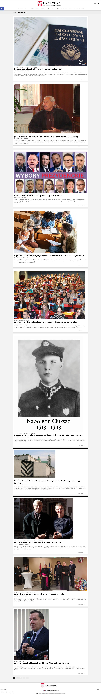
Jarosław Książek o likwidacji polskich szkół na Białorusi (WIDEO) (41, 663)
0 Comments (25, 138)
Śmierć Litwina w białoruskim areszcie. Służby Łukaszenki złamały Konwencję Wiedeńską (47, 482)
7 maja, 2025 (17, 197)
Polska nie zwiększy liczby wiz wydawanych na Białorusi (38, 69)
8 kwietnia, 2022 (18, 665)
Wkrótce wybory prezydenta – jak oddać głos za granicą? (38, 195)
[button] (2, 8)
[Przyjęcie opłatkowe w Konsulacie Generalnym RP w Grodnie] (50, 574)
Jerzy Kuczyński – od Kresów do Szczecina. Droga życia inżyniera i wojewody (46, 136)
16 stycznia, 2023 (18, 544)
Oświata (16, 254)
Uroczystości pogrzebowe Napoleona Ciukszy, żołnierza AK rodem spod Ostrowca (48, 435)
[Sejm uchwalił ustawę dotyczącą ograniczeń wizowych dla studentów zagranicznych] (50, 232)
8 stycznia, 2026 (18, 138)
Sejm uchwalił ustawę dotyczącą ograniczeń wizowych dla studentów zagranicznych (50, 255)
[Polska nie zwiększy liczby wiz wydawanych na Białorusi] (50, 41)
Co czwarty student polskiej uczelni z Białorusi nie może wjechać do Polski (45, 322)
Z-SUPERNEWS (36, 67)
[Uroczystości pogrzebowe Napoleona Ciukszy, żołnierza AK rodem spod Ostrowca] (50, 384)
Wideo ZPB (21, 661)
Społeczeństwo (18, 67)
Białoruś (16, 320)
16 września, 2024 (18, 437)
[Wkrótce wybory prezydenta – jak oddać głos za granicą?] (50, 172)
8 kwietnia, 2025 (18, 257)
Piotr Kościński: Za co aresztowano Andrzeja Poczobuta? (37, 542)
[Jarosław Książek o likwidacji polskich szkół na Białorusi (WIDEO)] (50, 634)
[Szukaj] (98, 3)
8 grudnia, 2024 (17, 324)
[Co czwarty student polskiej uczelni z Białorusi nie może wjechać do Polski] (50, 295)
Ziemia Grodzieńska (30, 433)
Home (14, 12)
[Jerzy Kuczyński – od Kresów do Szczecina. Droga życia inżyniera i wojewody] (50, 108)
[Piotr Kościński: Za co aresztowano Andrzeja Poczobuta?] (50, 518)
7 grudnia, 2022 (17, 596)
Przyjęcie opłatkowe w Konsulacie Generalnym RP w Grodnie (39, 594)
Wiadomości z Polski (27, 67)
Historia (16, 433)
